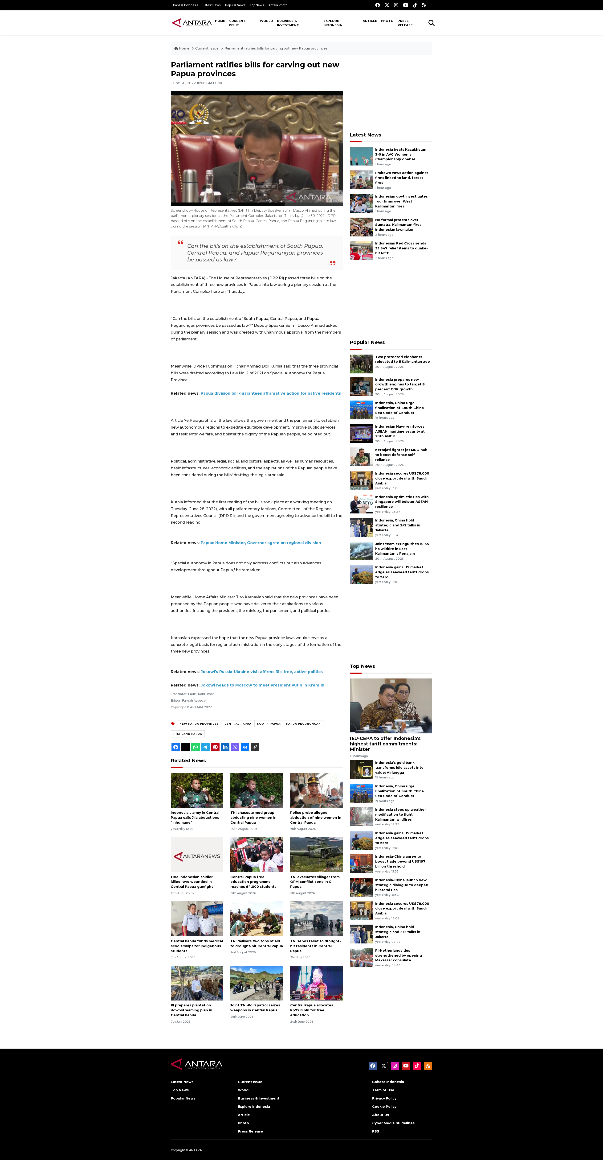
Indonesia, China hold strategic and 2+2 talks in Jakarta (397, 525)
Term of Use (383, 1090)
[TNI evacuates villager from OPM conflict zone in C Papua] (316, 854)
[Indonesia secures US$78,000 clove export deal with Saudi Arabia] (361, 480)
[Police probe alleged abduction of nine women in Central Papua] (316, 790)
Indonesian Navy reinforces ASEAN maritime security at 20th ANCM (400, 431)
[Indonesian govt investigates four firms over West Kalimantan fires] (361, 203)
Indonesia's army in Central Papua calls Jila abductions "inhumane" (195, 817)
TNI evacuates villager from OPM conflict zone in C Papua (315, 882)
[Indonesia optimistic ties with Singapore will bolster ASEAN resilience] (361, 503)
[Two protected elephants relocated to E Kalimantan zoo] (361, 363)
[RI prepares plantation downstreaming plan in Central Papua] (197, 982)
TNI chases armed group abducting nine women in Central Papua (253, 817)
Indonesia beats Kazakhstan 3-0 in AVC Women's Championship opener (400, 154)
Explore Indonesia (332, 23)
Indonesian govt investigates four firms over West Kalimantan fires (401, 201)
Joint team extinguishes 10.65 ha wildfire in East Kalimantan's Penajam (402, 549)
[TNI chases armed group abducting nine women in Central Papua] (256, 790)
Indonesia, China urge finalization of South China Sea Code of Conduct (399, 408)
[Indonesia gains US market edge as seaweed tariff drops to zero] (361, 574)
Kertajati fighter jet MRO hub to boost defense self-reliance (401, 455)
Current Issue (237, 23)
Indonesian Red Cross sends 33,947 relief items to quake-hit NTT (401, 248)
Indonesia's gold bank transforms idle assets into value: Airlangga (399, 768)
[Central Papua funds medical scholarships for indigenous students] (197, 918)
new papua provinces (199, 723)
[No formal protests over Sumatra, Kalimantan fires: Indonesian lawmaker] (361, 226)
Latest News (211, 5)
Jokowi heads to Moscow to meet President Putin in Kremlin (262, 685)
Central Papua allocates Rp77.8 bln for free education (311, 1010)
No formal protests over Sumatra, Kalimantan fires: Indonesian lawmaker (398, 225)
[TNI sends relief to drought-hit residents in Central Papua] (316, 918)
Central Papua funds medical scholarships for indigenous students (197, 946)
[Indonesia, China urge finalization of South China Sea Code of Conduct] (361, 409)
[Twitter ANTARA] (387, 5)
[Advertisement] (391, 93)
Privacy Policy (384, 1098)
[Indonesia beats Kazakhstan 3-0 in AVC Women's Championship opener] (361, 156)
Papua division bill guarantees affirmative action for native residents (271, 393)
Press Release (405, 23)
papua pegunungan (303, 723)
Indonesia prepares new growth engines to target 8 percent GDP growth (400, 384)
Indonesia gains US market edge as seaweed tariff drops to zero (402, 572)
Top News (257, 5)
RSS (375, 1131)
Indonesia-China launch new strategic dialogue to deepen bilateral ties (401, 885)
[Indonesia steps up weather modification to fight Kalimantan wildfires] (361, 816)
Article (370, 21)
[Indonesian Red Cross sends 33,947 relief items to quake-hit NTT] (361, 250)
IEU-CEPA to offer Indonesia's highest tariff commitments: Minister (385, 744)
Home (220, 21)
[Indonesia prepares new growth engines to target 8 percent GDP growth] (361, 386)
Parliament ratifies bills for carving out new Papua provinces (276, 48)
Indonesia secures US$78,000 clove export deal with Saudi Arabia (402, 478)
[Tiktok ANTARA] (415, 5)
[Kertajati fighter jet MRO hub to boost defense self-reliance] (361, 457)
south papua (269, 723)
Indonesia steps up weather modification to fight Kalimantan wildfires (400, 814)
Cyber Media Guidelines (393, 1123)
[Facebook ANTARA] (377, 5)
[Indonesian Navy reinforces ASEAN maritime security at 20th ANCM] (361, 433)
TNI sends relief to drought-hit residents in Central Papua (315, 946)
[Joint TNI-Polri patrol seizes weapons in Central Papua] (256, 982)
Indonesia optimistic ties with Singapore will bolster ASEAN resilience (402, 502)
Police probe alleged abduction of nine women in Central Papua (315, 817)
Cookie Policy (384, 1106)
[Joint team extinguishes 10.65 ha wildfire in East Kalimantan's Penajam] (361, 550)
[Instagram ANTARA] (396, 5)
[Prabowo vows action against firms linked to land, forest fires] (361, 180)
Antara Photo (278, 5)
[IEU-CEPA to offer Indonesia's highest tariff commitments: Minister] (391, 705)
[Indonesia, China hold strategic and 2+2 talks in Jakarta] (361, 527)
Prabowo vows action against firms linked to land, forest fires (401, 178)
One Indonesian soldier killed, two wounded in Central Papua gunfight (192, 882)
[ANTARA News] (192, 23)
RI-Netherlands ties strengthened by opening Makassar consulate (398, 955)
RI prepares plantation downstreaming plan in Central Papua (191, 1010)
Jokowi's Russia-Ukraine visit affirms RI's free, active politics (262, 672)
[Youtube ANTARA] (405, 5)
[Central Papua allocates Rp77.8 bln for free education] (316, 982)
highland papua (187, 734)
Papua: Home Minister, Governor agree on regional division (261, 543)
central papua (237, 723)
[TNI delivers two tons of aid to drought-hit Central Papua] (256, 918)
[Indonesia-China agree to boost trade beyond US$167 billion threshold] (361, 863)
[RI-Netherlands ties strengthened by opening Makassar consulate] (361, 957)
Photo (387, 21)
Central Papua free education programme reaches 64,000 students (253, 882)
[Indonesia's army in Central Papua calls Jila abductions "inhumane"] (197, 790)
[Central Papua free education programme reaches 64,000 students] (256, 854)
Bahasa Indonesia (185, 5)
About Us (380, 1115)
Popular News (235, 5)
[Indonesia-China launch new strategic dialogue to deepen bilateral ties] (361, 887)
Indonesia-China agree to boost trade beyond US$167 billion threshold (400, 861)
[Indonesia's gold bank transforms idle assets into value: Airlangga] (361, 769)
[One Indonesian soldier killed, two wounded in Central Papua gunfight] (197, 854)
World (266, 21)
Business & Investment (288, 23)
